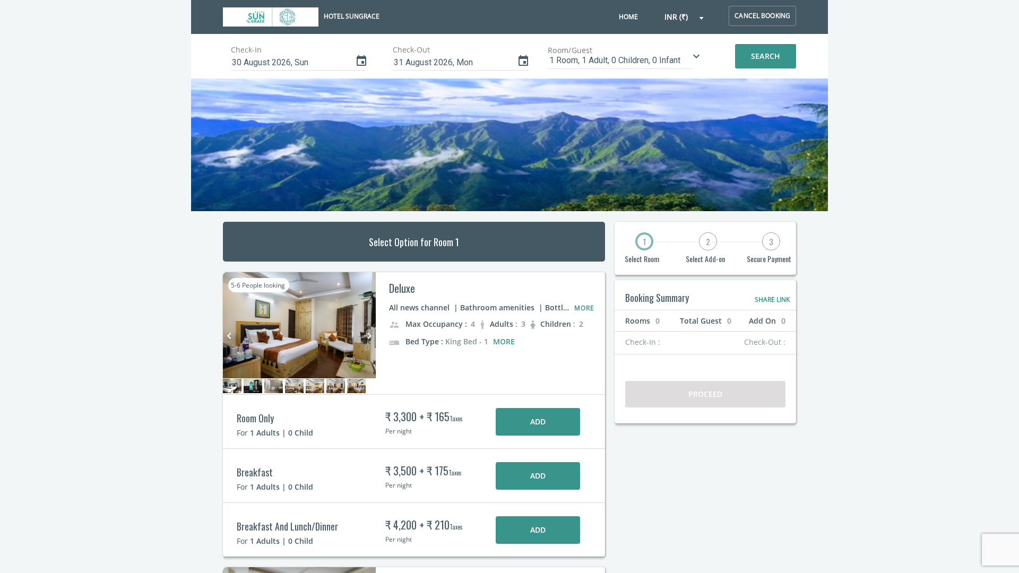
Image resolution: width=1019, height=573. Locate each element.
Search (765, 56)
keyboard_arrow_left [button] (229, 335)
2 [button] (708, 241)
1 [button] (644, 241)
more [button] (504, 341)
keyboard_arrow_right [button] (369, 335)
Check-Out (411, 50)
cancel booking (762, 15)
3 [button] (771, 241)
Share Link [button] (772, 299)
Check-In (246, 50)
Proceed (705, 394)
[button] (685, 17)
